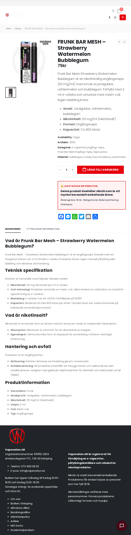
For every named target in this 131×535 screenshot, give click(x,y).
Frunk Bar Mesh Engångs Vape (75, 152)
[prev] (119, 42)
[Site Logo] (14, 15)
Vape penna (100, 152)
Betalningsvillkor (20, 512)
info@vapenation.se (32, 471)
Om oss (15, 499)
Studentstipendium (22, 530)
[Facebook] (109, 17)
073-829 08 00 (30, 466)
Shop (18, 28)
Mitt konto (17, 525)
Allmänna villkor (20, 508)
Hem (8, 28)
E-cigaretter (79, 147)
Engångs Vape (95, 147)
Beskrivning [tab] (13, 229)
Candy (87, 157)
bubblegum (76, 157)
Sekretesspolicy (20, 516)
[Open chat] (122, 526)
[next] (124, 42)
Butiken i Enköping (21, 503)
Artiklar (15, 521)
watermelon (119, 157)
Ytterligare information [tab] (43, 229)
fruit (94, 157)
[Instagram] (115, 17)
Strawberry (104, 157)
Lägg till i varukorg (102, 170)
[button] (113, 11)
